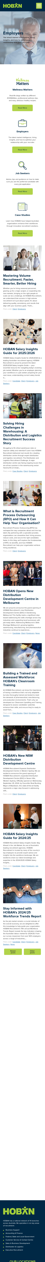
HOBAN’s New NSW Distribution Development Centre (19, 759)
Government (29, 1237)
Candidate (16, 381)
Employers (22, 309)
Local (22, 1237)
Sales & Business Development (18, 1243)
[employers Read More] (22, 123)
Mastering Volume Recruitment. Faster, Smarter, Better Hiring (19, 279)
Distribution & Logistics (14, 1247)
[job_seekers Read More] (22, 165)
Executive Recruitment (14, 1250)
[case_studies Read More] (22, 207)
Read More (22, 108)
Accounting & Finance (14, 1233)
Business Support (12, 1230)
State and (16, 1237)
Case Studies (17, 471)
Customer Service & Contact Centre (19, 1240)
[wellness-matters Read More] (22, 81)
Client (14, 309)
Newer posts (13, 952)
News (37, 633)
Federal (9, 1237)
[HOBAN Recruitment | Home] (18, 1211)
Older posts (32, 952)
